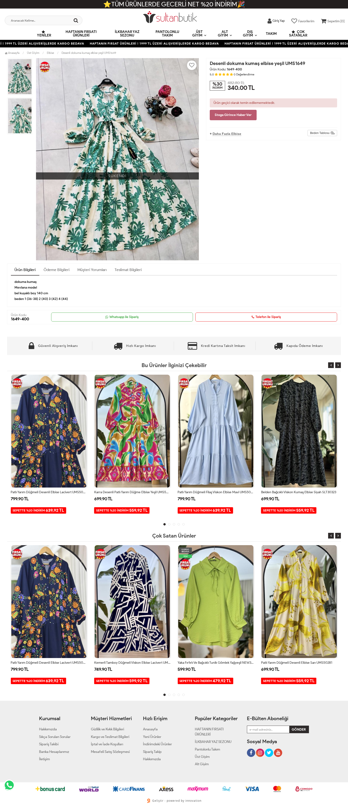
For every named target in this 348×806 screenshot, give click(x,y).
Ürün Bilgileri (25, 269)
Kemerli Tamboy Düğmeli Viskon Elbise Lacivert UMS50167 (49, 663)
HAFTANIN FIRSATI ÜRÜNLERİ (81, 33)
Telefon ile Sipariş (268, 317)
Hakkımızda (48, 729)
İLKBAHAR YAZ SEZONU (127, 33)
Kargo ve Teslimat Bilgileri (110, 737)
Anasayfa (13, 53)
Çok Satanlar (298, 33)
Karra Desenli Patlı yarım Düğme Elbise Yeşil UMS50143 (49, 492)
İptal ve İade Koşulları (107, 744)
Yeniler (44, 35)
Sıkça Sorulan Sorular (55, 737)
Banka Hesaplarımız (54, 752)
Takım (271, 34)
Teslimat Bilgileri (128, 269)
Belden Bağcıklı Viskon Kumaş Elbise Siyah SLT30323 (215, 492)
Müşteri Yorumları (92, 269)
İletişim (44, 759)
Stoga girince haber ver (233, 115)
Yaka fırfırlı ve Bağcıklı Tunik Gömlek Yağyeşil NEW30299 (299, 492)
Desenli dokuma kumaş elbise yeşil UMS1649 (89, 53)
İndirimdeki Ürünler (157, 744)
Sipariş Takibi (48, 744)
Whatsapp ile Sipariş (124, 317)
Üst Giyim (197, 33)
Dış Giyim (248, 33)
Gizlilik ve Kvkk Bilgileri (107, 729)
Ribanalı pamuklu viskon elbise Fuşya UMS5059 (295, 663)
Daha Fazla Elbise (227, 134)
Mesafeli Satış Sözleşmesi (110, 752)
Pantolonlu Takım (167, 33)
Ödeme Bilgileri (57, 269)
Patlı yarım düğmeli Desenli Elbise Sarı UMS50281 (213, 663)
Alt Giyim (223, 33)
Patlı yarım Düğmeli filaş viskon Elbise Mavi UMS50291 (132, 492)
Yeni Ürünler (152, 737)
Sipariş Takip (152, 752)
